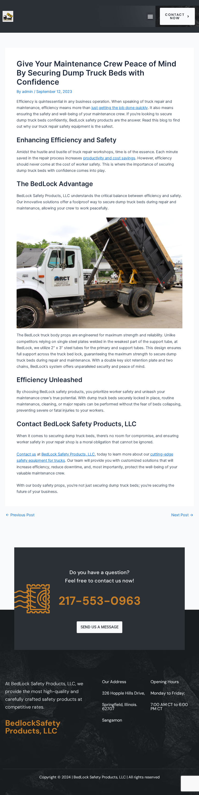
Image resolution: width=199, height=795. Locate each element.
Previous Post (20, 515)
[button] (150, 16)
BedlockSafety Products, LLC (32, 727)
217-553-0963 (100, 600)
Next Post (182, 515)
